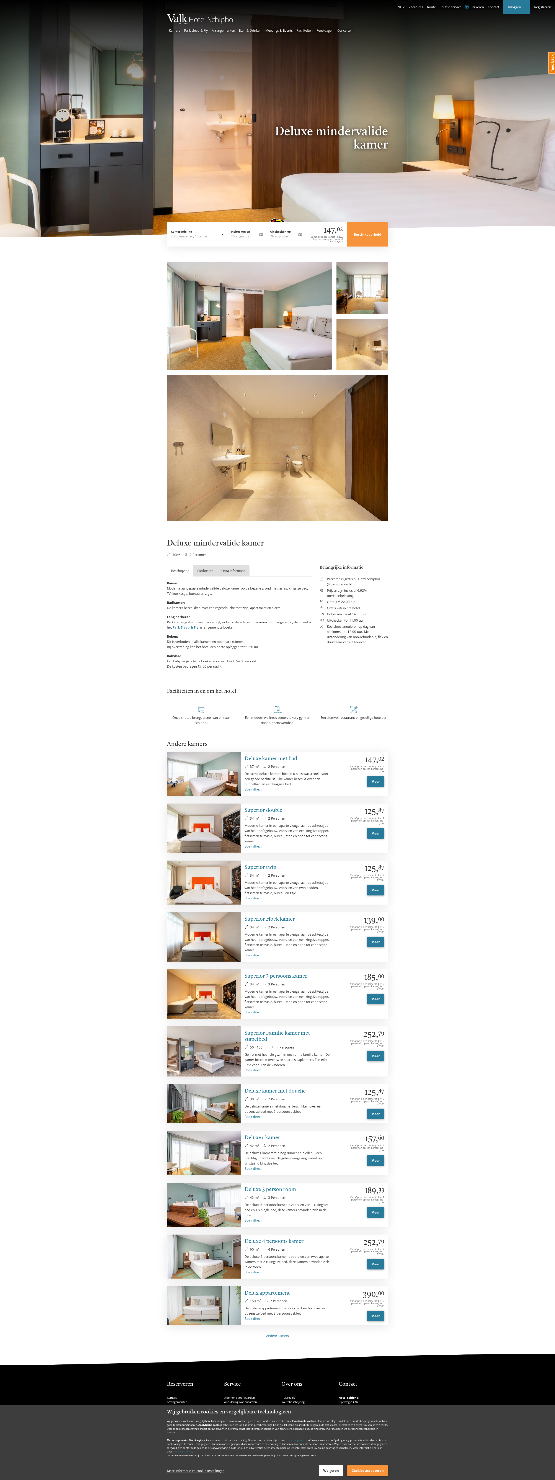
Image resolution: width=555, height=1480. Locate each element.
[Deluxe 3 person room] (204, 1205)
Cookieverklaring (182, 1451)
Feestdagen (325, 30)
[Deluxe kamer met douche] (204, 1103)
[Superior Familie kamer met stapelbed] (204, 1051)
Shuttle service (450, 7)
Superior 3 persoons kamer (276, 976)
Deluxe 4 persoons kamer (274, 1241)
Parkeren (477, 7)
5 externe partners (296, 1440)
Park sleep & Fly (196, 30)
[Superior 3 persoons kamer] (204, 994)
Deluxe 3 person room (270, 1189)
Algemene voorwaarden (239, 1398)
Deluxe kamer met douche (275, 1091)
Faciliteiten (305, 30)
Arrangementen (223, 30)
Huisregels (288, 1398)
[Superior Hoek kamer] (204, 937)
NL (400, 7)
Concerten (345, 30)
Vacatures (416, 7)
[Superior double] (204, 828)
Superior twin (260, 867)
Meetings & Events (279, 30)
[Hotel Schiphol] (200, 23)
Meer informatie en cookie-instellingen (195, 1471)
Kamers (174, 30)
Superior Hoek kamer (270, 919)
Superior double (263, 810)
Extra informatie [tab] (233, 570)
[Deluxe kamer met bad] (204, 774)
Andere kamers (277, 1335)
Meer (375, 781)
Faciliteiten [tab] (205, 570)
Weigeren (331, 1470)
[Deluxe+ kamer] (204, 1153)
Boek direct (253, 789)
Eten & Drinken (250, 30)
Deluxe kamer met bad (271, 758)
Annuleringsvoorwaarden (240, 1402)
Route (431, 7)
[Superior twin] (204, 883)
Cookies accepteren (368, 1470)
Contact (493, 7)
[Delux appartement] (204, 1305)
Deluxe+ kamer (262, 1137)
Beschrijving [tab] (180, 570)
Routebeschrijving (293, 1402)
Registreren (542, 7)
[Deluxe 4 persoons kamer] (204, 1257)
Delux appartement (267, 1293)
